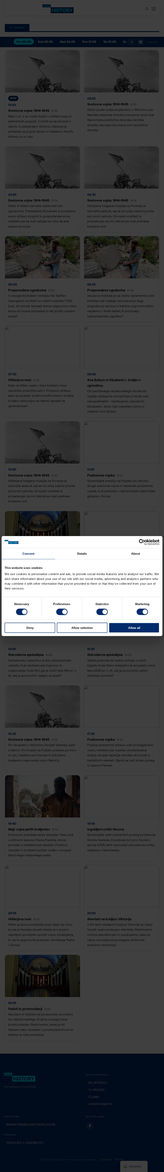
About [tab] (135, 553)
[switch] (62, 611)
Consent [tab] (28, 553)
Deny (30, 627)
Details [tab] (82, 553)
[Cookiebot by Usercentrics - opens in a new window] (141, 542)
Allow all (134, 627)
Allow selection (82, 627)
